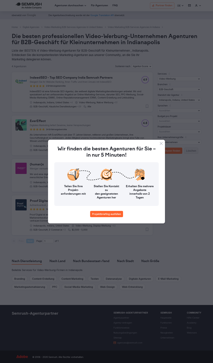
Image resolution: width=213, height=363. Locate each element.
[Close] (161, 143)
